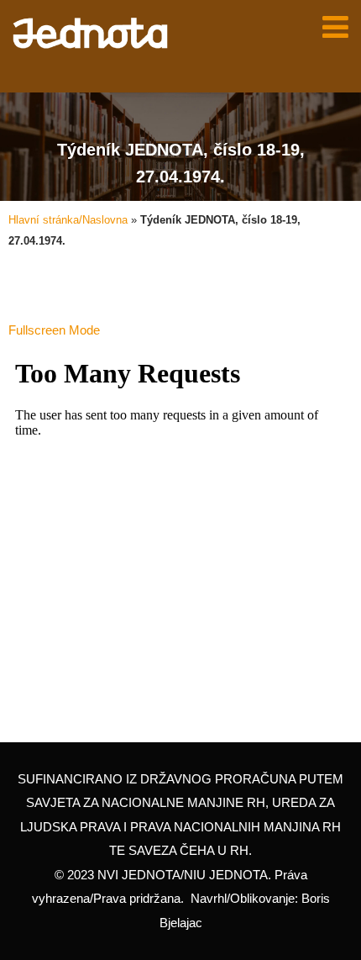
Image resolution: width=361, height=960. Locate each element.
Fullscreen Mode (54, 330)
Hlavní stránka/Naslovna (68, 220)
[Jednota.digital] (90, 33)
